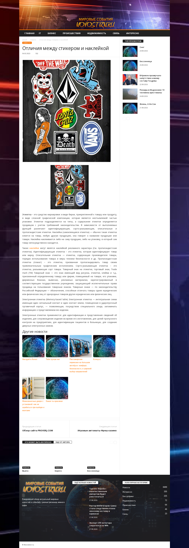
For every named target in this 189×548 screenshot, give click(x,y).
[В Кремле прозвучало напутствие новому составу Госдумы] (130, 79)
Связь (116, 33)
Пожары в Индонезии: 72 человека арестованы (152, 91)
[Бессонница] (102, 458)
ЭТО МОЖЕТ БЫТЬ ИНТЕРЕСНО (38, 442)
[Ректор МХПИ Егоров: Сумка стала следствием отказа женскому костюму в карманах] (79, 509)
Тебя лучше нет (53, 359)
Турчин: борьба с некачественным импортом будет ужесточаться (98, 492)
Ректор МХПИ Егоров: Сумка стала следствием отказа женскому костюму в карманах (102, 509)
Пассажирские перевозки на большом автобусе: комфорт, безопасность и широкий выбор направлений (80, 365)
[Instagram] (31, 511)
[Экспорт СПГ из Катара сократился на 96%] (79, 527)
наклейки (34, 248)
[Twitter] (37, 511)
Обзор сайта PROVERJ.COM (37, 430)
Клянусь (97, 359)
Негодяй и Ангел (29, 359)
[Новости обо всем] (94, 14)
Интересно (132, 33)
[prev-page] (111, 442)
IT (40, 33)
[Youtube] (43, 511)
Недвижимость (96, 33)
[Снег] (130, 51)
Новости (33, 40)
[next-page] (115, 442)
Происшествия (71, 33)
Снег (142, 47)
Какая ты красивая (54, 401)
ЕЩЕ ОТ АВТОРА (63, 442)
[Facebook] (25, 511)
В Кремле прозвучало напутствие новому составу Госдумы (150, 78)
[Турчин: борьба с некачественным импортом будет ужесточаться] (79, 492)
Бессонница (93, 470)
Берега (58, 470)
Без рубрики (128, 496)
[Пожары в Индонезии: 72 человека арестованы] (130, 94)
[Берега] (69, 458)
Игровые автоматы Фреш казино (97, 430)
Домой (24, 40)
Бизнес (52, 33)
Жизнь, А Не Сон (148, 104)
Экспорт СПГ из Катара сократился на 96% (100, 524)
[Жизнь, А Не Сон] (130, 108)
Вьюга (25, 470)
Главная (29, 33)
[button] (165, 33)
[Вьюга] (37, 458)
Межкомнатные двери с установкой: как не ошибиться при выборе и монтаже (33, 405)
